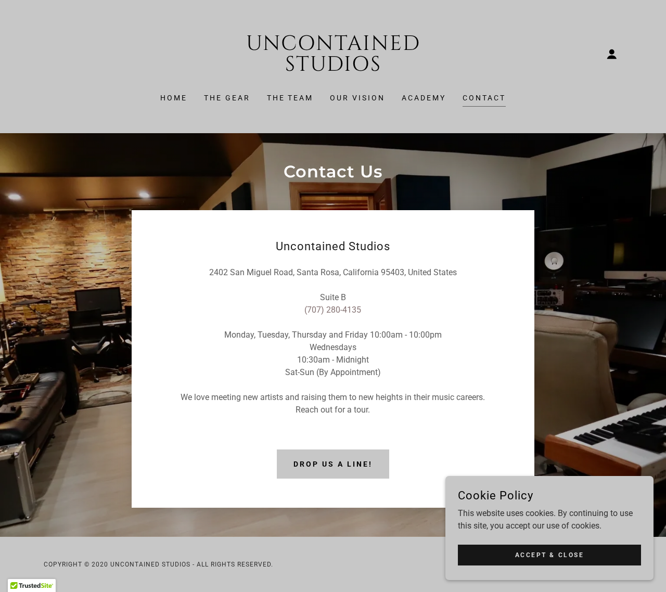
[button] (611, 54)
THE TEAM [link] (290, 98)
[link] (333, 68)
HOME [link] (173, 98)
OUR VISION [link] (357, 98)
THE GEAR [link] (227, 98)
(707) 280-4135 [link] (332, 310)
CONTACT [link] (484, 98)
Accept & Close (549, 554)
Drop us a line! (333, 464)
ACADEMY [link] (424, 98)
